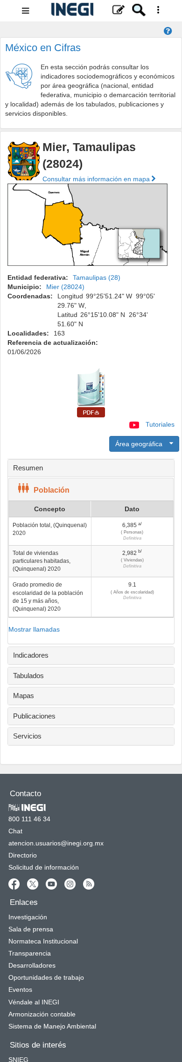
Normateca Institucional (43, 941)
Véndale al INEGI (33, 1002)
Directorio (22, 855)
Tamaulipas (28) (96, 277)
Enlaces (24, 902)
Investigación (27, 917)
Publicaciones (34, 716)
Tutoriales (160, 424)
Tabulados (28, 675)
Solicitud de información (43, 867)
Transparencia (29, 953)
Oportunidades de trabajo (46, 977)
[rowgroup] (91, 567)
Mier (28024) (65, 286)
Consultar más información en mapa (97, 179)
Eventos (20, 989)
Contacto (25, 793)
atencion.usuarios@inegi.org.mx (56, 843)
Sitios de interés (38, 1045)
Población (52, 490)
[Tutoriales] (135, 424)
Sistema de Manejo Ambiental (52, 1026)
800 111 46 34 (29, 819)
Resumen (28, 468)
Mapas (23, 695)
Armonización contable (42, 1014)
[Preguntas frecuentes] (168, 31)
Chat (15, 831)
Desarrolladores (32, 965)
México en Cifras (43, 47)
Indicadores (31, 655)
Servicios (27, 736)
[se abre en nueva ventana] (14, 883)
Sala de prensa (30, 929)
